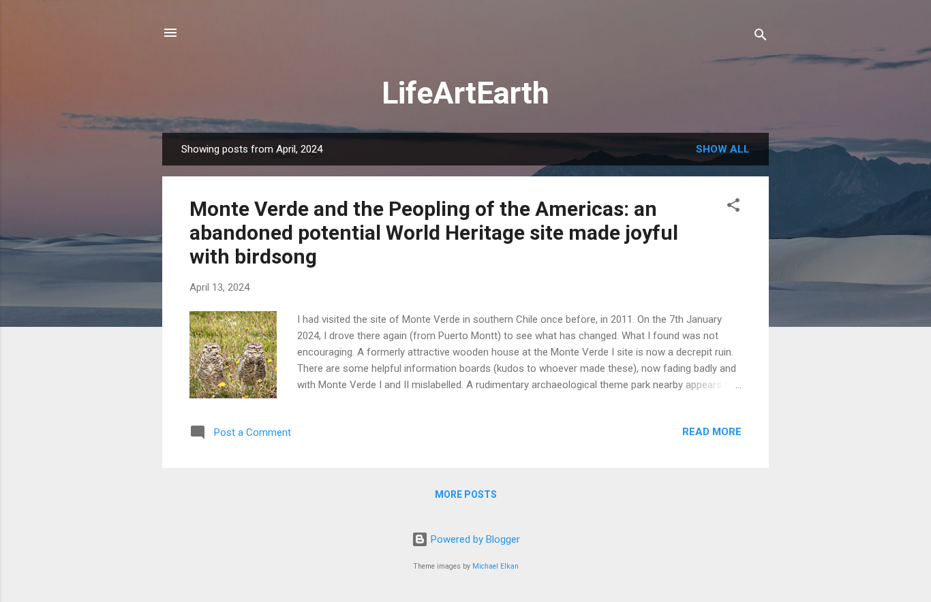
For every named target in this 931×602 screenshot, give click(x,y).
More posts (466, 494)
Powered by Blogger (474, 539)
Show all (723, 149)
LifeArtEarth (465, 93)
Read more (712, 432)
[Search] (760, 37)
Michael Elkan (495, 566)
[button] (733, 207)
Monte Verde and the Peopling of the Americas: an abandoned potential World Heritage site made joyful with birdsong (433, 232)
